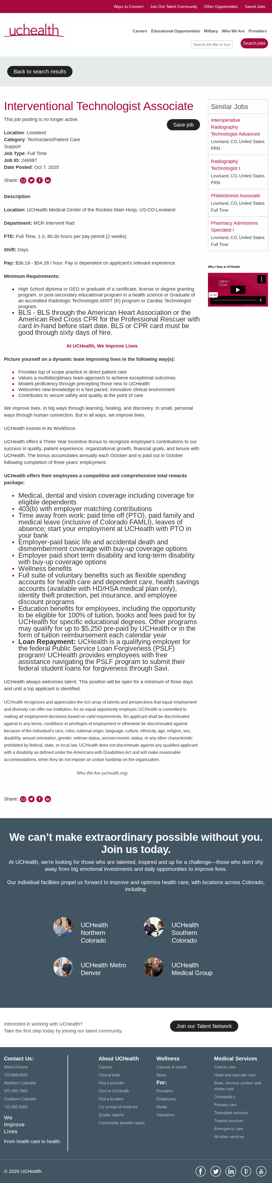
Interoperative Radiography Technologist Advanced (235, 127)
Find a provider (111, 1083)
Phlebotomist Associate (235, 195)
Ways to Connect (128, 6)
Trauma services (228, 1120)
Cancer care (225, 1067)
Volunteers (165, 1115)
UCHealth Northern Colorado (94, 932)
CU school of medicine (118, 1107)
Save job (183, 125)
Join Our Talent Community (173, 6)
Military (211, 31)
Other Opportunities (221, 6)
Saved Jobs (255, 6)
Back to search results (40, 71)
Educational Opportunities (175, 31)
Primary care (225, 1104)
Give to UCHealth (114, 1091)
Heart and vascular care (235, 1075)
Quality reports (111, 1115)
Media (161, 1107)
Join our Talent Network (204, 1026)
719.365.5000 (15, 1107)
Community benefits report (121, 1123)
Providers (258, 31)
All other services (229, 1136)
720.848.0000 (15, 1075)
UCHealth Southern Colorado (185, 932)
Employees (166, 1099)
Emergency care (228, 1128)
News (161, 1075)
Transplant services (231, 1112)
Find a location (111, 1099)
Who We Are (233, 31)
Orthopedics (224, 1096)
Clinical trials (109, 1075)
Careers (140, 31)
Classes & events (171, 1067)
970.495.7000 (15, 1091)
